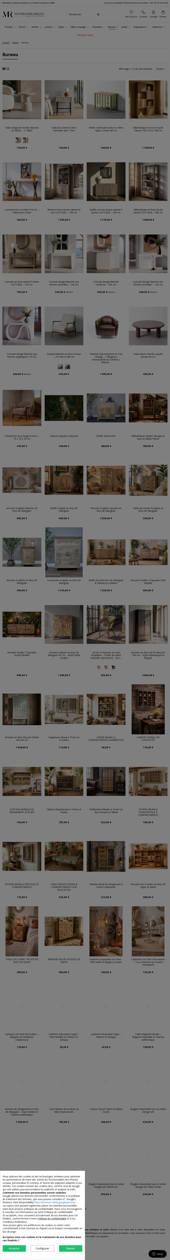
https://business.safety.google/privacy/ (54, 1202)
